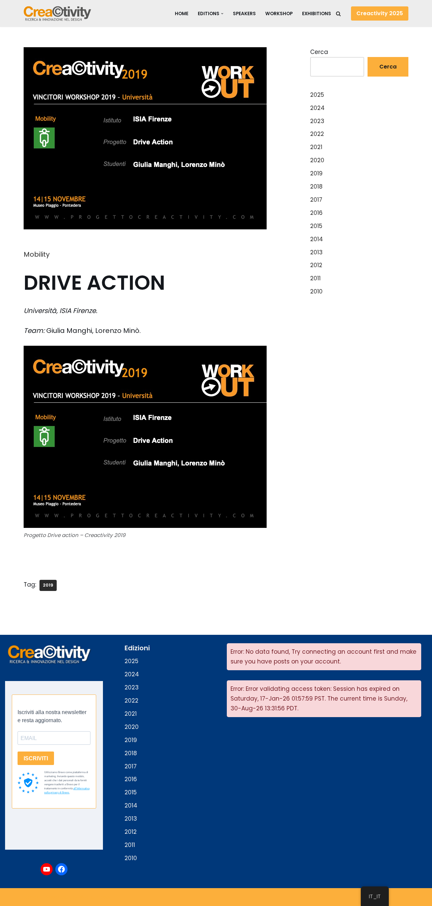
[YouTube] (46, 869)
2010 (316, 291)
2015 (316, 226)
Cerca (319, 52)
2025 (317, 95)
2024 (317, 108)
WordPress (94, 897)
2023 (317, 121)
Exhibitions (316, 13)
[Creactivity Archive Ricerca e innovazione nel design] (57, 13)
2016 (316, 213)
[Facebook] (61, 869)
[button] (222, 13)
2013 (316, 252)
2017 (316, 200)
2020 (317, 160)
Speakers (244, 13)
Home (181, 13)
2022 (317, 134)
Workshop (279, 13)
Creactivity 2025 (379, 13)
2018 (316, 186)
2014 (316, 239)
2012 (316, 265)
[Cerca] (338, 13)
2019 (48, 585)
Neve (31, 897)
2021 (316, 147)
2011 (315, 278)
